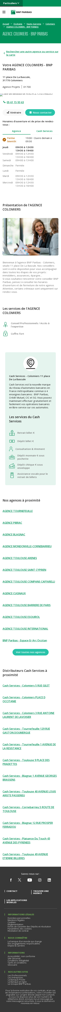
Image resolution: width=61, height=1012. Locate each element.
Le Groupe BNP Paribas (19, 983)
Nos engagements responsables (24, 943)
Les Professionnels (17, 975)
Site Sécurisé (14, 958)
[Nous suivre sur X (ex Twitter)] (19, 880)
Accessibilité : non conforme (21, 956)
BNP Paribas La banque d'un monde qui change (21, 12)
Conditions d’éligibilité (18, 960)
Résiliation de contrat (18, 930)
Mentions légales (16, 920)
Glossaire (12, 964)
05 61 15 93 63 (15, 102)
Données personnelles (19, 918)
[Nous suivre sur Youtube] (29, 880)
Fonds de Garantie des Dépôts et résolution (29, 926)
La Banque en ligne (17, 981)
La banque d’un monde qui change (25, 941)
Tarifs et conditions (17, 962)
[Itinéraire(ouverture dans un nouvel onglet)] (30, 94)
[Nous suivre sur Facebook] (11, 880)
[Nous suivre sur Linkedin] (49, 880)
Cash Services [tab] (44, 131)
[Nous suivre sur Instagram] (39, 880)
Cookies (12, 922)
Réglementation (15, 924)
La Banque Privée (16, 979)
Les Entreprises (15, 977)
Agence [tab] (16, 131)
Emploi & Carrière (16, 945)
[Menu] (4, 12)
